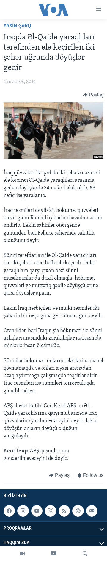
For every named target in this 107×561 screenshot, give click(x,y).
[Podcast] (78, 511)
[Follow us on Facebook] (9, 511)
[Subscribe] (91, 511)
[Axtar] (85, 553)
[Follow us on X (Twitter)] (50, 511)
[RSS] (64, 511)
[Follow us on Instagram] (23, 511)
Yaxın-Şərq (17, 26)
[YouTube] (53, 553)
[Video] (22, 553)
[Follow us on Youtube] (37, 511)
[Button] (93, 95)
